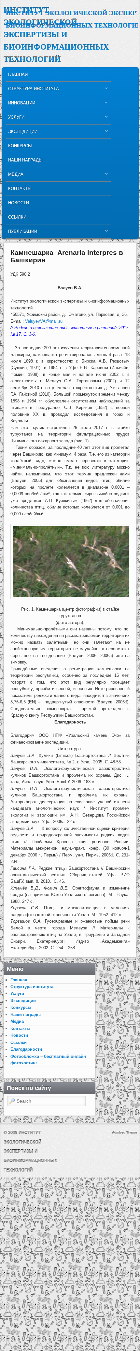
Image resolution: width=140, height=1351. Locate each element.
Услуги (15, 119)
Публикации (21, 233)
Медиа (14, 176)
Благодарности (26, 1049)
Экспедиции (21, 133)
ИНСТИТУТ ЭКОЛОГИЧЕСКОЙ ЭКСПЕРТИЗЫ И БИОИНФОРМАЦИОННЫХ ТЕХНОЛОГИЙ (56, 35)
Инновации (20, 105)
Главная (18, 74)
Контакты (20, 188)
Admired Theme (124, 1132)
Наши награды (25, 160)
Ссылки (17, 217)
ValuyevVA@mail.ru (44, 321)
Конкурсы (20, 145)
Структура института (32, 90)
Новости (18, 202)
